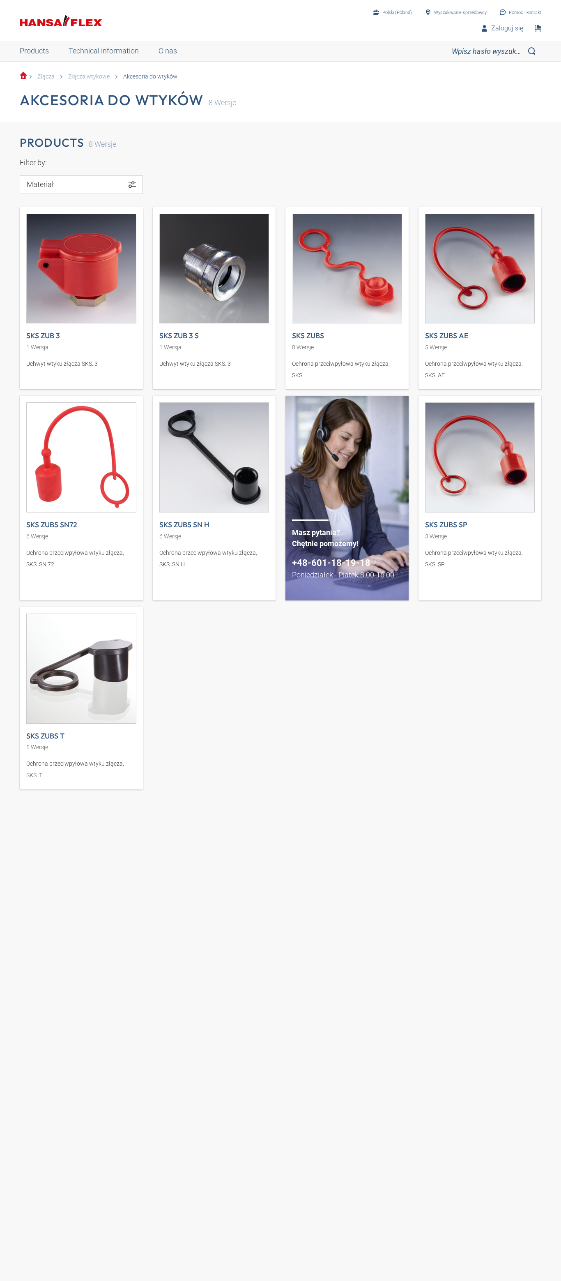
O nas (168, 50)
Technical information (104, 50)
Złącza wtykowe (89, 76)
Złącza (46, 76)
